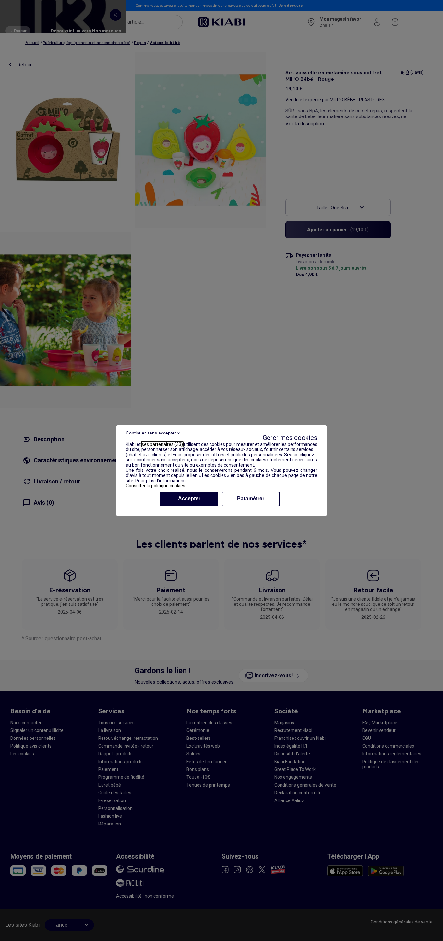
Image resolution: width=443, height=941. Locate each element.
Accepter (189, 498)
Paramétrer (250, 498)
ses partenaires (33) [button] (162, 444)
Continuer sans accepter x (153, 432)
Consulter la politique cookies (155, 485)
